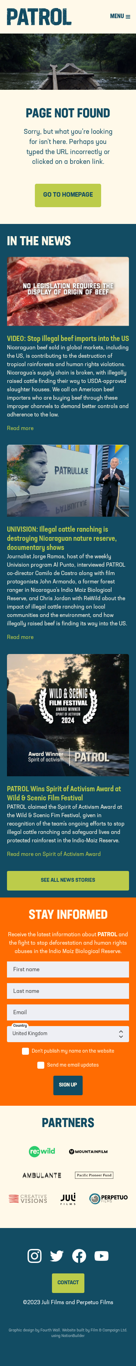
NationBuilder (73, 1336)
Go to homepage (68, 195)
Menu (117, 17)
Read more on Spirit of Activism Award (54, 854)
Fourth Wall (50, 1330)
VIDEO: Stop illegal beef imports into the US (68, 339)
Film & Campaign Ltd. (109, 1330)
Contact (68, 1283)
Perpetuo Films (94, 1303)
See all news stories (68, 880)
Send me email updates (73, 1065)
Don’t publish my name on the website (73, 1051)
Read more (20, 428)
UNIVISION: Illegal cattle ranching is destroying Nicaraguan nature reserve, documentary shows (62, 539)
